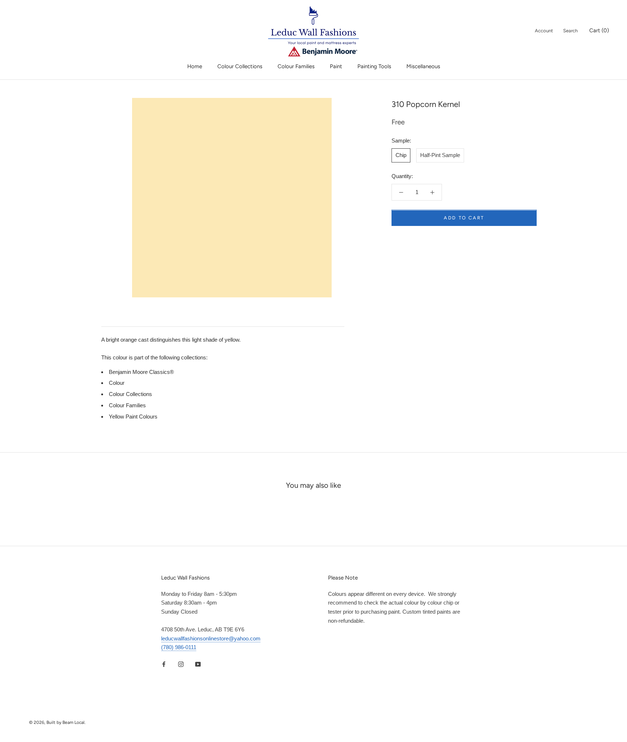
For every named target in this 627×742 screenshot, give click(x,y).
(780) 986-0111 (178, 647)
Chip (401, 155)
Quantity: (402, 176)
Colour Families (296, 66)
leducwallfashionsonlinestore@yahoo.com (211, 638)
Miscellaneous (423, 66)
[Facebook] (164, 663)
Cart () (599, 30)
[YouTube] (198, 663)
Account (544, 30)
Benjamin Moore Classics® (141, 372)
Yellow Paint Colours (133, 416)
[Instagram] (181, 663)
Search (570, 30)
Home (194, 66)
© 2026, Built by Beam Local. (57, 722)
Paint (336, 66)
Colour (116, 383)
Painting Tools (374, 66)
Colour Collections (239, 66)
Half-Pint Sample (440, 155)
